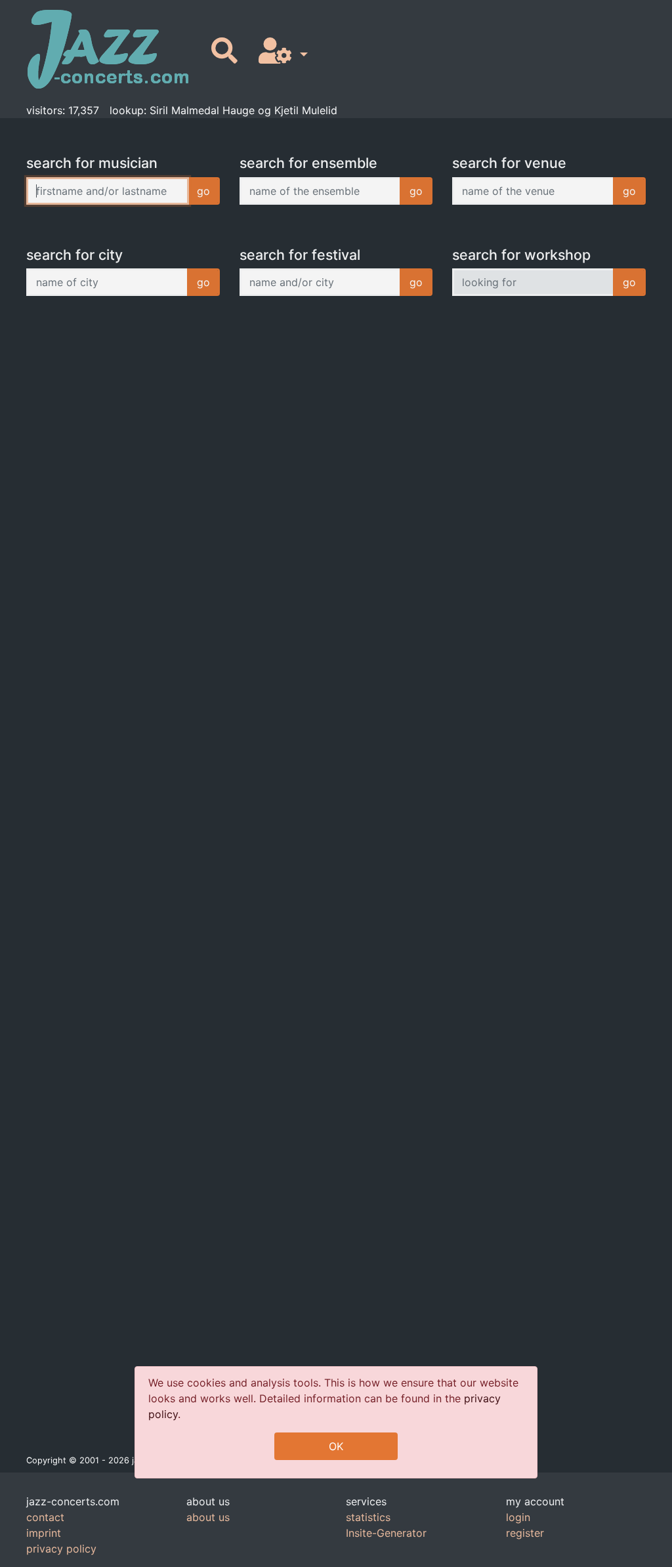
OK (336, 1446)
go (203, 191)
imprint (43, 1532)
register (525, 1532)
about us (208, 1517)
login (518, 1517)
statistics (368, 1517)
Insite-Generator (386, 1532)
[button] (280, 51)
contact (45, 1517)
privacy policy (61, 1548)
